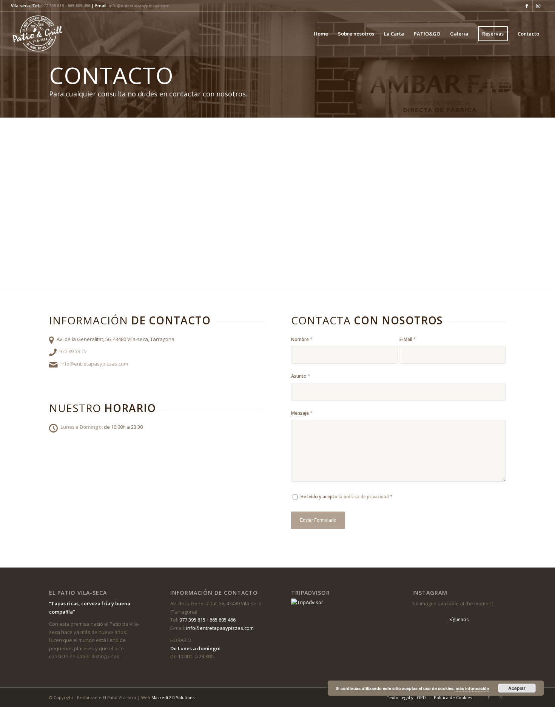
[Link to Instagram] (538, 5)
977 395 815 (52, 5)
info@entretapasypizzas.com (139, 5)
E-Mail (407, 339)
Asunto (300, 376)
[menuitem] (321, 33)
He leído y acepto (347, 496)
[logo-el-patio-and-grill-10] (39, 33)
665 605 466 (79, 5)
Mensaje (302, 413)
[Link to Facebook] (526, 5)
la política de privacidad (364, 496)
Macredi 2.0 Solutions (172, 697)
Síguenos (459, 619)
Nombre (302, 339)
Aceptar (517, 688)
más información (472, 688)
